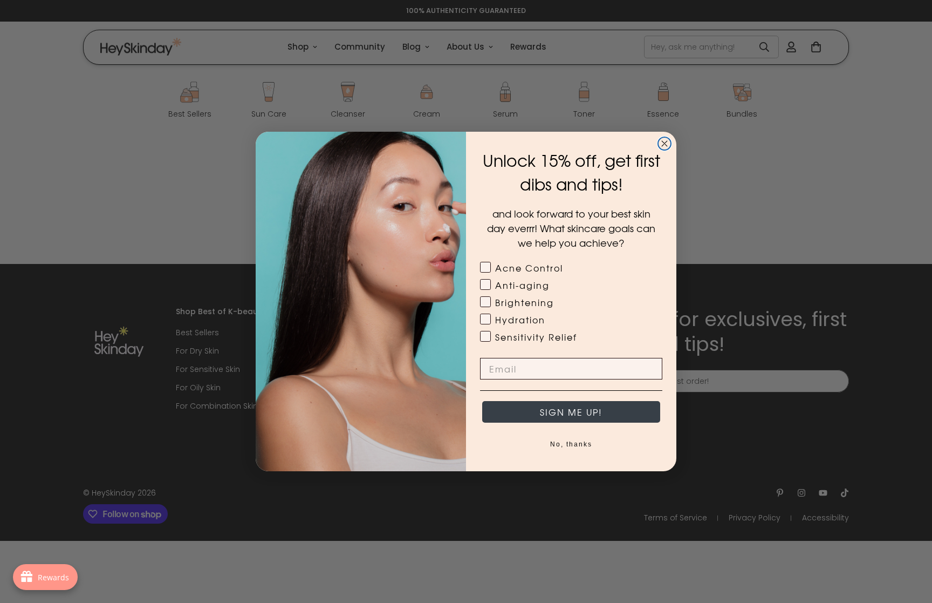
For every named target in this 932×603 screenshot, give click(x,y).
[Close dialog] (664, 143)
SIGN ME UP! (571, 411)
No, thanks (571, 444)
